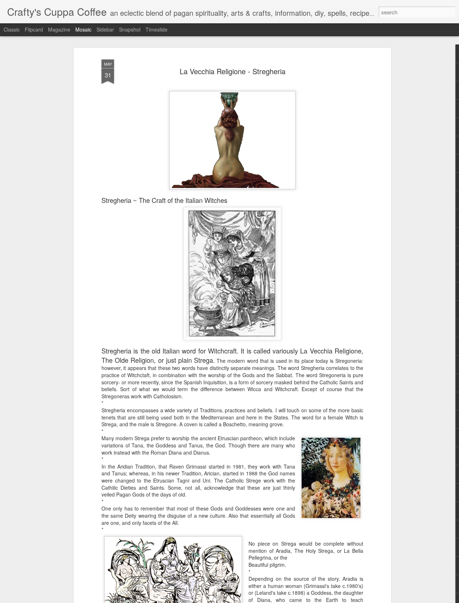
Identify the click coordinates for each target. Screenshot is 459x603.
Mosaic (83, 29)
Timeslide (156, 29)
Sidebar (105, 29)
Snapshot (130, 29)
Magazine (59, 29)
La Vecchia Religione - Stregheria (232, 71)
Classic (12, 29)
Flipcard (34, 29)
